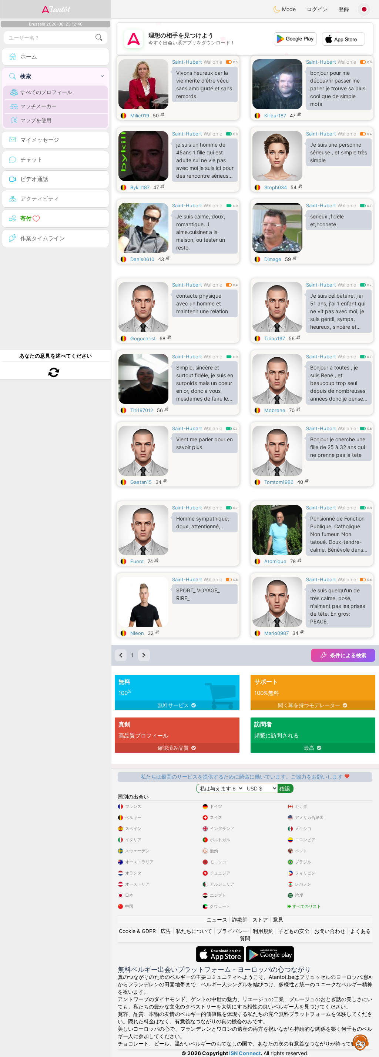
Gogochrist (143, 338)
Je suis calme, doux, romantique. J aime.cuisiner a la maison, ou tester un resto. (200, 232)
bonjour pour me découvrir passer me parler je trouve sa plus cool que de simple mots (337, 88)
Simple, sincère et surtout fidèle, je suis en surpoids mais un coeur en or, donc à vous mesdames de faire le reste (204, 384)
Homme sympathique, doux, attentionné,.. (202, 522)
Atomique (275, 561)
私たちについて (194, 931)
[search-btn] (98, 37)
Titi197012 (141, 410)
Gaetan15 (141, 482)
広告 (166, 931)
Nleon (137, 633)
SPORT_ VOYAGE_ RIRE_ (197, 594)
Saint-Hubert (187, 62)
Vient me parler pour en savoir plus (204, 443)
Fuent (137, 561)
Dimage (272, 259)
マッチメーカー (38, 106)
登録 (344, 9)
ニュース (217, 919)
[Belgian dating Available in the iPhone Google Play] (270, 950)
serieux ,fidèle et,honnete (327, 220)
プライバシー (232, 931)
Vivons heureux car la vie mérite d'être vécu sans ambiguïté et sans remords (204, 84)
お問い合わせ (329, 931)
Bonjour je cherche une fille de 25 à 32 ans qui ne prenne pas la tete (337, 447)
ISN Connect (245, 1053)
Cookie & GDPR (137, 931)
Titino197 (274, 338)
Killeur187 (275, 115)
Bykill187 (140, 187)
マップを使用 (35, 120)
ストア (260, 919)
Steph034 (275, 187)
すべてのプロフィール (46, 92)
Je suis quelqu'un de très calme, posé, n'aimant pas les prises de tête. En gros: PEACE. (337, 606)
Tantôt (59, 9)
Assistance (360, 1042)
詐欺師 (240, 919)
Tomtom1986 (279, 482)
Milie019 (139, 115)
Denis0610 (142, 259)
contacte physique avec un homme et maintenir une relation (202, 303)
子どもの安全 (293, 931)
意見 (278, 919)
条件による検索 (348, 655)
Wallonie (213, 62)
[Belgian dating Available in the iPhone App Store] (221, 950)
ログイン (317, 9)
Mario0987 (276, 633)
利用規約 (263, 931)
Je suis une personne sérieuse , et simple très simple (338, 152)
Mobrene (274, 410)
